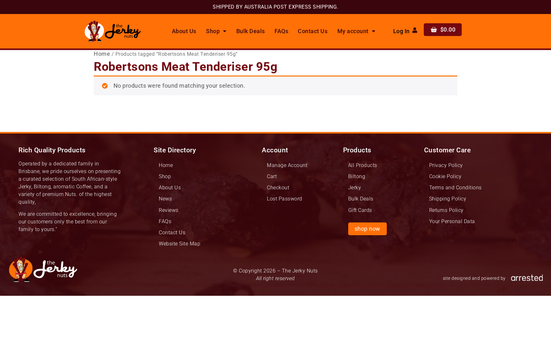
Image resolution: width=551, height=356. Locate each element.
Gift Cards (360, 210)
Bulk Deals (250, 31)
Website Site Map (179, 244)
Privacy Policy (446, 165)
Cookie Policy (445, 176)
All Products (362, 165)
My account (353, 31)
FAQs (281, 31)
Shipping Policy (448, 199)
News (165, 199)
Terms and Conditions (455, 188)
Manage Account (287, 165)
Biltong (356, 176)
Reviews (169, 210)
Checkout (278, 188)
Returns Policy (446, 210)
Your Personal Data (452, 221)
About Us (184, 31)
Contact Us (312, 31)
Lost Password (284, 199)
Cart (272, 176)
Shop (213, 31)
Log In (401, 31)
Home (102, 54)
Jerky (354, 188)
